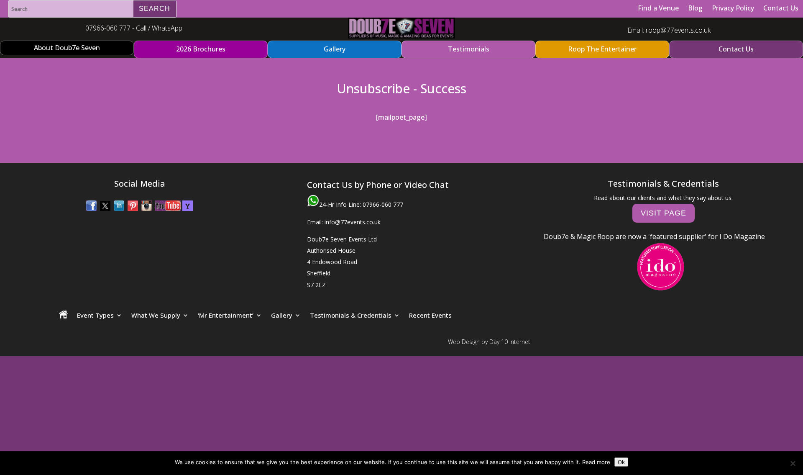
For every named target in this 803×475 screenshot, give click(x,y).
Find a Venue (658, 8)
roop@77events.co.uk (678, 30)
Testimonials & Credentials (350, 315)
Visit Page (663, 213)
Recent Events (430, 315)
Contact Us (780, 8)
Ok (621, 462)
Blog (695, 8)
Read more (596, 462)
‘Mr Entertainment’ (225, 315)
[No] (792, 463)
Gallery (281, 315)
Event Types (95, 315)
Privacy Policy (733, 8)
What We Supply (155, 315)
